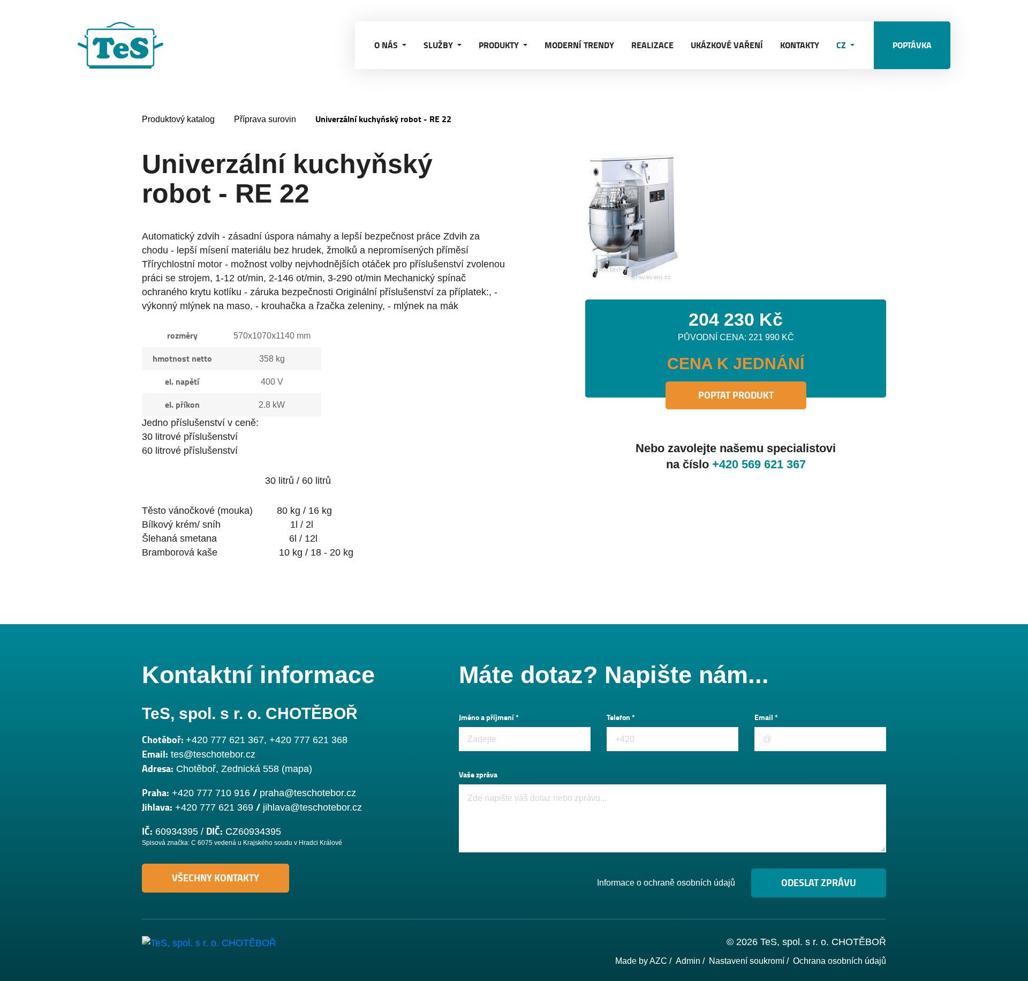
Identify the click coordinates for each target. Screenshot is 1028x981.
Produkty (500, 45)
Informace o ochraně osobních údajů (666, 882)
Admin (688, 960)
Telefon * (621, 717)
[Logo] (131, 45)
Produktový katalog (178, 119)
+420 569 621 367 (759, 464)
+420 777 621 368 (308, 740)
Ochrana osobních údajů (839, 960)
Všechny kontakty (215, 878)
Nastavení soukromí (746, 960)
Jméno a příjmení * (489, 717)
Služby (439, 45)
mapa (297, 768)
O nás (387, 45)
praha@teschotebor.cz (308, 793)
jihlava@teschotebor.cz (312, 807)
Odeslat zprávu (818, 883)
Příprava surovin (265, 119)
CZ (842, 45)
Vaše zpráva (478, 775)
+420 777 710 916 (211, 793)
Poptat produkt (736, 395)
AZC (658, 960)
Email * (766, 717)
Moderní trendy (579, 45)
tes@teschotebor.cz (213, 754)
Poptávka (912, 45)
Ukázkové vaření (727, 45)
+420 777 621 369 (214, 807)
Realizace (652, 45)
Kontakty (799, 45)
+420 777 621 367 (225, 740)
